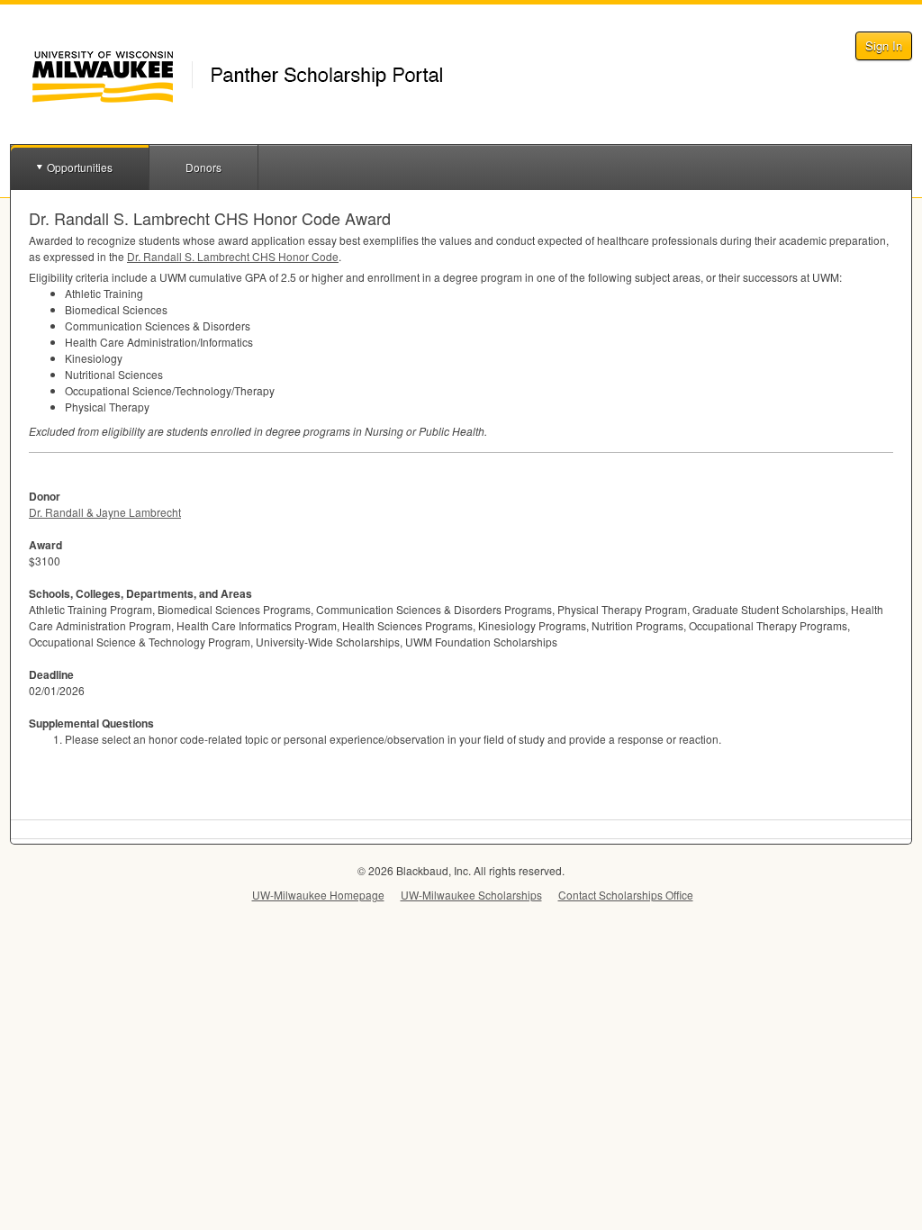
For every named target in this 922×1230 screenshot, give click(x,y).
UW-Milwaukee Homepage (318, 894)
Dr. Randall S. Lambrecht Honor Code (233, 256)
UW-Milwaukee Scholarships (471, 894)
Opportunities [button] (80, 167)
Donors (203, 167)
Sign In (883, 45)
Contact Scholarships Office (625, 894)
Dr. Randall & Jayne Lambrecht (105, 512)
